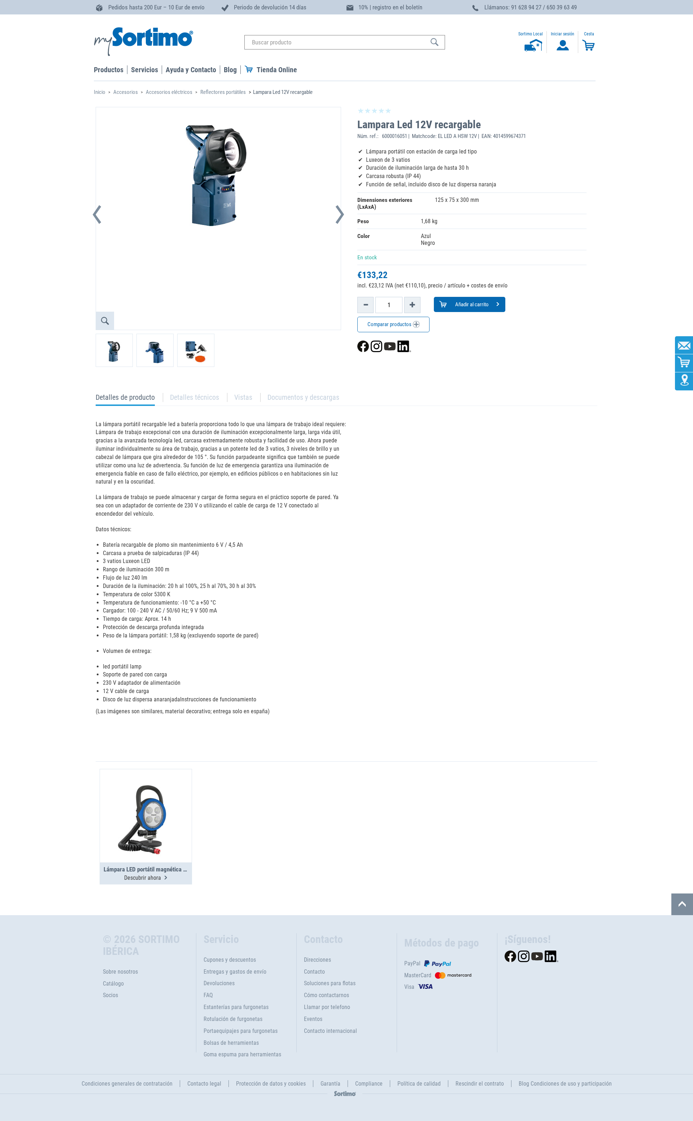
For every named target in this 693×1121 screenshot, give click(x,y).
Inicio (99, 92)
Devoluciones (219, 983)
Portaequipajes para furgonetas (241, 1030)
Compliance (369, 1083)
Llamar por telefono (327, 1007)
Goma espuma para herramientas (242, 1054)
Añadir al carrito (471, 304)
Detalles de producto (125, 399)
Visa (409, 986)
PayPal (412, 963)
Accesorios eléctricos (169, 92)
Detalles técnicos (194, 397)
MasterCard (417, 975)
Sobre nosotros (120, 971)
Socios (110, 995)
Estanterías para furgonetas (236, 1007)
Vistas (243, 397)
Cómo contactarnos (326, 995)
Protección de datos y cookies (271, 1083)
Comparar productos (390, 324)
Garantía (330, 1083)
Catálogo (113, 983)
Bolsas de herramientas (231, 1042)
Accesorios (125, 92)
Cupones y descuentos (230, 959)
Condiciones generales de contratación (127, 1083)
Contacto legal (204, 1083)
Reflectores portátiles (223, 92)
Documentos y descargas (303, 397)
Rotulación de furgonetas (233, 1019)
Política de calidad (419, 1083)
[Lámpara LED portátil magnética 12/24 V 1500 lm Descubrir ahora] (146, 798)
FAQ (208, 995)
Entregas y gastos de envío (235, 971)
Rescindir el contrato (480, 1083)
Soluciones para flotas (330, 983)
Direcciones (317, 959)
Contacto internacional (330, 1030)
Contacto (314, 971)
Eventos (313, 1019)
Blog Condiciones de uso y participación (565, 1083)
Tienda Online (277, 69)
